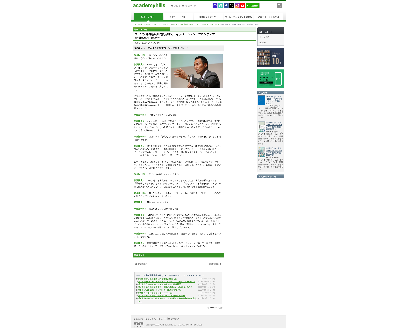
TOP (134, 24)
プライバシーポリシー (157, 319)
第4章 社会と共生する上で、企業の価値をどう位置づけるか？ (165, 287)
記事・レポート (148, 17)
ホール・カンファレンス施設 (238, 17)
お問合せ (176, 6)
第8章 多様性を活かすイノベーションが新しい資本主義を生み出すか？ (167, 299)
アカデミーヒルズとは (268, 17)
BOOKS (263, 43)
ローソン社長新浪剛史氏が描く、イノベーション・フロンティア (195, 24)
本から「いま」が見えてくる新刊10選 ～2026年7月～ (274, 127)
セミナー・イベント (178, 17)
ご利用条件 (175, 319)
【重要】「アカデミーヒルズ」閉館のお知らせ (274, 101)
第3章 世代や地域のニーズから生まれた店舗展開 (159, 284)
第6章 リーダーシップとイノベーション (155, 293)
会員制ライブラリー (208, 17)
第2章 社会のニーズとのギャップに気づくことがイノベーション (166, 282)
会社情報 (139, 319)
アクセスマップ (190, 6)
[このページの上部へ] (216, 308)
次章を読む (214, 264)
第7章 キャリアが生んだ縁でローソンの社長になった (161, 296)
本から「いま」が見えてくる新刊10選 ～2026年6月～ (274, 153)
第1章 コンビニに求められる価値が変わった (157, 279)
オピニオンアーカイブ (161, 24)
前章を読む (142, 264)
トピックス (264, 37)
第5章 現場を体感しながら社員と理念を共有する (159, 290)
